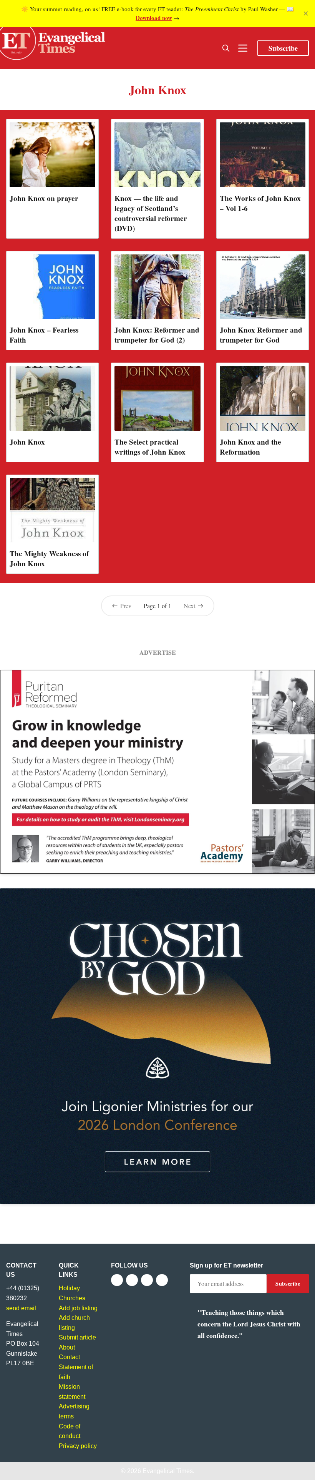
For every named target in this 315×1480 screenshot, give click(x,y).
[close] (306, 13)
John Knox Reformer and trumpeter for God (261, 334)
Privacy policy (78, 1446)
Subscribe (283, 48)
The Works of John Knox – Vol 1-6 (260, 203)
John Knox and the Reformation (250, 446)
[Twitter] (132, 1280)
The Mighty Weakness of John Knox (49, 558)
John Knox (27, 441)
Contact (69, 1357)
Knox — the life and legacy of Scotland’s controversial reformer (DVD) (150, 213)
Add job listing (78, 1308)
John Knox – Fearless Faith (44, 334)
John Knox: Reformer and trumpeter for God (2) (156, 334)
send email (21, 1308)
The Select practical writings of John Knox (150, 446)
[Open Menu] (242, 48)
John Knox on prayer (44, 198)
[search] (226, 48)
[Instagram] (147, 1280)
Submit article (77, 1337)
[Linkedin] (162, 1280)
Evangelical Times (168, 1471)
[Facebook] (117, 1280)
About (67, 1347)
